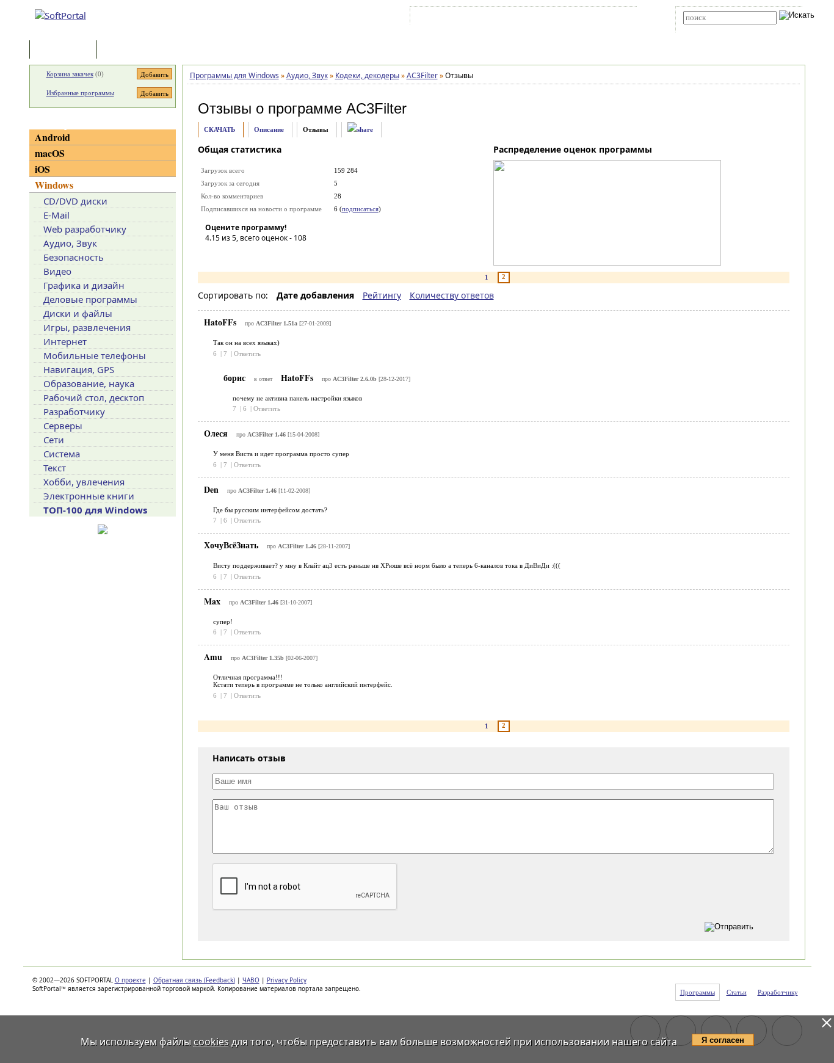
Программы (66, 50)
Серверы (62, 425)
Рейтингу (382, 295)
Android (52, 137)
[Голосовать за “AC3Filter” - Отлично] (287, 255)
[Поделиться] (360, 129)
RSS (619, 17)
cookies (211, 1041)
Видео (57, 271)
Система (61, 454)
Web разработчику (84, 229)
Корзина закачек (69, 74)
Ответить (247, 353)
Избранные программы (80, 92)
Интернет (65, 341)
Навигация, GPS (78, 369)
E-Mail (56, 215)
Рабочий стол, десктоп (93, 397)
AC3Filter (376, 108)
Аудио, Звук (70, 243)
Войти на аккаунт (449, 17)
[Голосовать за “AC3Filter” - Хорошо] (269, 255)
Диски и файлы (77, 313)
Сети (53, 440)
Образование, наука (88, 383)
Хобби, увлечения (84, 482)
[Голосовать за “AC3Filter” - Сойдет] (251, 255)
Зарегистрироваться (518, 17)
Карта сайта (581, 17)
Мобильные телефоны (94, 355)
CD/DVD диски (75, 201)
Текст (54, 468)
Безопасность (73, 257)
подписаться (360, 208)
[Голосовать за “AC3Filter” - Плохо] (232, 255)
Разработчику (74, 411)
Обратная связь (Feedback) (194, 980)
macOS (50, 153)
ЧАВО (250, 980)
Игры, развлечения (87, 327)
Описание (269, 129)
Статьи (126, 50)
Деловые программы (90, 299)
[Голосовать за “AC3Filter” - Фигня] (214, 255)
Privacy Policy (286, 980)
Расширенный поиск (717, 28)
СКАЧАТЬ (219, 129)
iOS (42, 169)
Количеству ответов (452, 295)
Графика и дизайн (84, 285)
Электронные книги (88, 496)
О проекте (130, 980)
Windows (54, 185)
